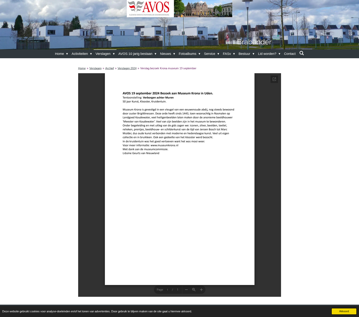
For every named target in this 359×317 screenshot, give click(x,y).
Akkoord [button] (344, 311)
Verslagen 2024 (127, 68)
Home (82, 68)
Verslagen (95, 68)
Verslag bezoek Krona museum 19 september (168, 68)
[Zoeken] (301, 53)
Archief (109, 68)
